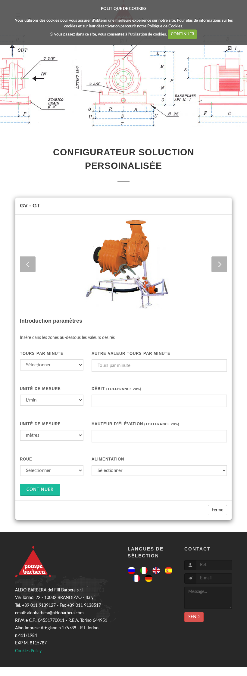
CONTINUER (182, 34)
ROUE (26, 459)
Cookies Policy (28, 651)
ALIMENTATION (108, 459)
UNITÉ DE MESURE (40, 388)
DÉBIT (116, 388)
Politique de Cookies (164, 26)
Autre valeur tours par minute (131, 353)
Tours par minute (42, 353)
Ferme (217, 510)
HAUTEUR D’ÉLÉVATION (135, 424)
